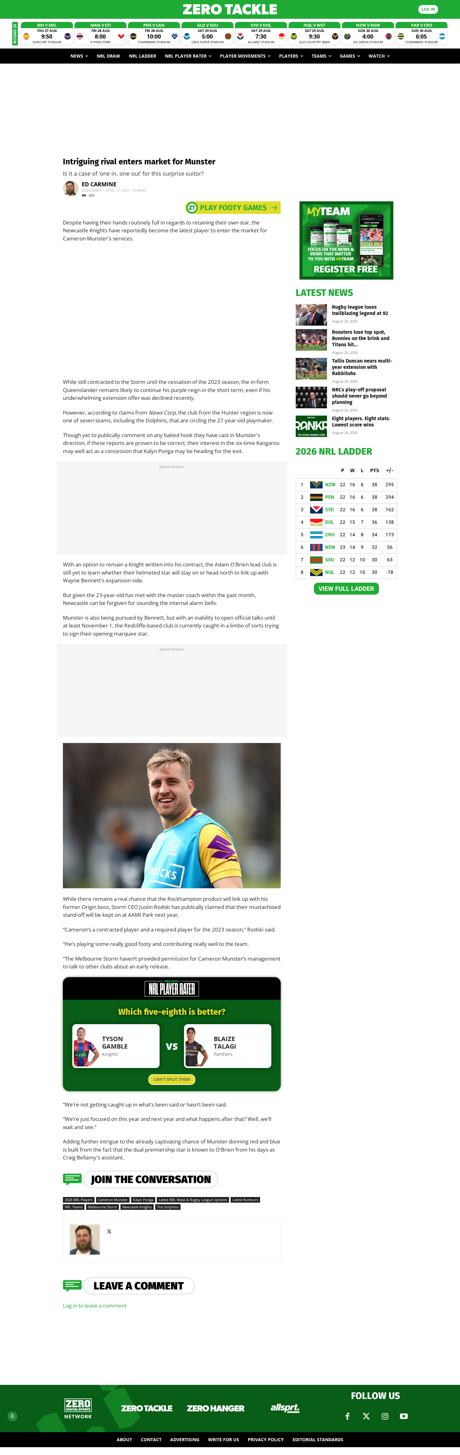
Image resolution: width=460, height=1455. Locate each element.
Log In (428, 9)
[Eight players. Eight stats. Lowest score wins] (311, 426)
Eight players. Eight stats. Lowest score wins (361, 421)
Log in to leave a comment (95, 1305)
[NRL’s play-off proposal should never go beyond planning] (311, 397)
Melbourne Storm (102, 1207)
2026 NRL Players (79, 1199)
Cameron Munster (113, 1199)
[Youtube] (403, 1416)
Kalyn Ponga (143, 1199)
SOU (329, 560)
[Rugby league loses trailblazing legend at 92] (311, 315)
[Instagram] (385, 1416)
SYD (329, 510)
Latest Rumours (245, 1199)
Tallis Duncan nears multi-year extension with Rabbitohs (362, 367)
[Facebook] (347, 1416)
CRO (330, 535)
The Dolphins (168, 1207)
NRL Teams (74, 1207)
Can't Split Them (172, 1079)
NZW (330, 485)
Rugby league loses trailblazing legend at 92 (360, 310)
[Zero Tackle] (230, 9)
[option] (47, 33)
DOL (329, 522)
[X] (111, 1232)
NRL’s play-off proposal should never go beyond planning (359, 396)
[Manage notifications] (12, 1416)
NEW (330, 547)
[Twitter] (366, 1416)
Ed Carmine (99, 184)
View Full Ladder (346, 588)
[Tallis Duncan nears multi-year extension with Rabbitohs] (311, 368)
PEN (329, 497)
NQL (329, 572)
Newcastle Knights (137, 1207)
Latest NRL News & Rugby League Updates (193, 1199)
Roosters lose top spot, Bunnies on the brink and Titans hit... (361, 338)
